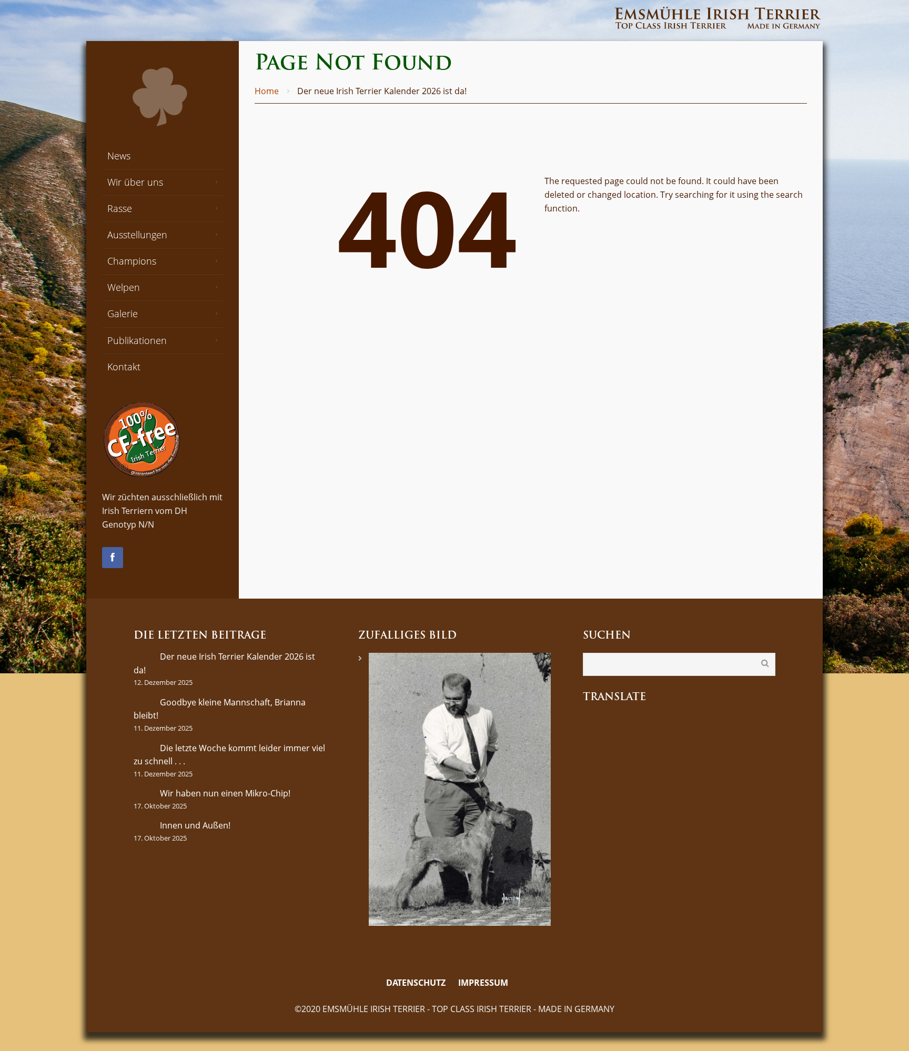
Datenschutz (416, 982)
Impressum (483, 982)
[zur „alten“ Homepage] (522, 983)
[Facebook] (112, 557)
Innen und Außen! (195, 825)
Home (267, 91)
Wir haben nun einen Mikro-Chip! (225, 793)
